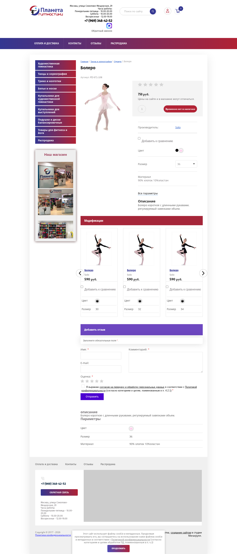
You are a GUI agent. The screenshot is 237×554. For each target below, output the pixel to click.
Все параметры (148, 193)
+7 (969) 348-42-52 (98, 21)
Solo (178, 127)
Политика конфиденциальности (53, 535)
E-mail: (85, 363)
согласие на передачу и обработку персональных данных (132, 387)
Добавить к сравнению (157, 141)
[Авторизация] (167, 11)
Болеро (90, 270)
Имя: (85, 349)
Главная (84, 61)
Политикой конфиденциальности (130, 539)
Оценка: (87, 376)
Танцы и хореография (101, 61)
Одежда (117, 61)
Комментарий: (139, 349)
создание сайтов (181, 532)
